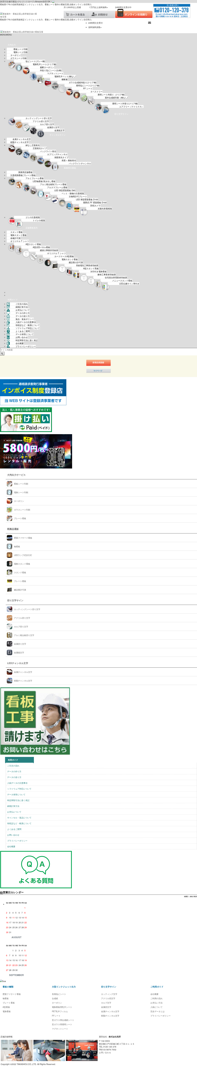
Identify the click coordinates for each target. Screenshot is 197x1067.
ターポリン (15, 55)
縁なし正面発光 (33, 145)
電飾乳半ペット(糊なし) (65, 76)
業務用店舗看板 (25, 172)
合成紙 (55, 998)
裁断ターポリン (47, 67)
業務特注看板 (70, 167)
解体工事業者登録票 (107, 274)
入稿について (156, 1007)
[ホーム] (4, 39)
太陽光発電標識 (105, 208)
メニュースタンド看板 (122, 280)
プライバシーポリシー (26, 346)
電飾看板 (7, 1011)
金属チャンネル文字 (22, 139)
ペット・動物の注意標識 (73, 193)
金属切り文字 (53, 127)
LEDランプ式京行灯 (23, 555)
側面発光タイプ (61, 157)
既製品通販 (13, 529)
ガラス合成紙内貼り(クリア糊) (82, 82)
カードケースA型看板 (64, 256)
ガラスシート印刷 (18, 58)
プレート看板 (20, 518)
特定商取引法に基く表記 (27, 340)
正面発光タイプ (40, 148)
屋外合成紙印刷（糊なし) (116, 97)
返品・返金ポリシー (25, 319)
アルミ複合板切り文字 (24, 635)
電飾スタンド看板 (18, 235)
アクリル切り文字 (41, 121)
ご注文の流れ (22, 303)
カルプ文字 (106, 1002)
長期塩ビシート (59, 994)
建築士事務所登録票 (49, 250)
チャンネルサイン (57, 134)
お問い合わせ (22, 337)
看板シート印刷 (20, 49)
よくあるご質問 (23, 331)
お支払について (23, 309)
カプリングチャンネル (57, 154)
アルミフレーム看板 (35, 178)
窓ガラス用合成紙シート (63, 1020)
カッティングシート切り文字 (39, 118)
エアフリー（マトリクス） (131, 106)
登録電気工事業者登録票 (87, 265)
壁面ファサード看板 (23, 537)
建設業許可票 (20, 589)
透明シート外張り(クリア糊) (125, 103)
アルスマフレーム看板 (57, 187)
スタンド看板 (16, 232)
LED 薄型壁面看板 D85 (64, 190)
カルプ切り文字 (47, 124)
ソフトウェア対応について (28, 328)
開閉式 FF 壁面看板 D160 (95, 202)
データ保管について (25, 334)
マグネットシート (55, 73)
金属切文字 (106, 1007)
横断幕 (65, 79)
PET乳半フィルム (60, 1011)
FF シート (87, 88)
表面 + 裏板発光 (69, 160)
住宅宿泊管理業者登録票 (116, 277)
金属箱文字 (59, 130)
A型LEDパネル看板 (41, 247)
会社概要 (20, 343)
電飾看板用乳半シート (62, 1007)
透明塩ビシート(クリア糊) (88, 85)
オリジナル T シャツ (19, 241)
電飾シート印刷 (20, 52)
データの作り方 (23, 313)
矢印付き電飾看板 (98, 271)
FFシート (56, 1015)
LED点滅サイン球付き (129, 283)
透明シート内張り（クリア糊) (111, 94)
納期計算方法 (22, 306)
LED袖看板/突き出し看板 (44, 181)
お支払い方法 (156, 1002)
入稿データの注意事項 (26, 322)
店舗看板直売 (32, 227)
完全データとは (157, 1011)
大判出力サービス (16, 474)
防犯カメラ (95, 205)
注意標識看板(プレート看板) (23, 175)
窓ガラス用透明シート (62, 1024)
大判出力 (12, 44)
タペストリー (96, 91)
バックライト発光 (48, 151)
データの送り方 (23, 316)
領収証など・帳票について (28, 325)
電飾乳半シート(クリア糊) (44, 64)
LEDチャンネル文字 (17, 663)
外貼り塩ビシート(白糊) (51, 70)
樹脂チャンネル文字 (19, 142)
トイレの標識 (39, 220)
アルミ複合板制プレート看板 (53, 184)
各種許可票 (15, 238)
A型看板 (6, 1007)
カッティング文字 (109, 994)
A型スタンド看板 (33, 244)
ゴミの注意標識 (33, 217)
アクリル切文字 (108, 998)
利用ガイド (13, 299)
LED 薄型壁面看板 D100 (87, 199)
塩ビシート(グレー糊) (35, 61)
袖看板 (17, 546)
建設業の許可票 (76, 262)
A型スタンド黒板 (91, 268)
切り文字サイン (121, 113)
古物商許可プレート (78, 196)
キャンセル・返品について (19, 817)
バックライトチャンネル (80, 163)
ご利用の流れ (156, 998)
